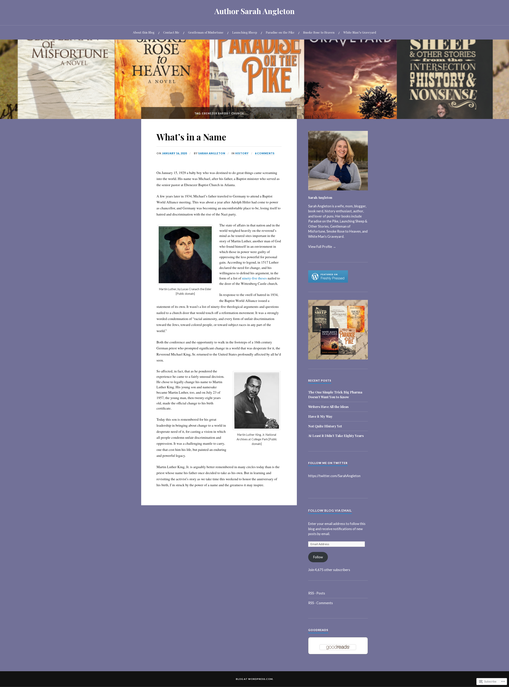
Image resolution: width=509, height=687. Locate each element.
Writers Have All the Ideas (328, 406)
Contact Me (171, 32)
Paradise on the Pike (280, 32)
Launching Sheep (244, 32)
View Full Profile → (322, 246)
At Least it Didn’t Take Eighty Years (336, 435)
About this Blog (143, 32)
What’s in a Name (191, 137)
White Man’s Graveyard (359, 32)
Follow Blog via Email (330, 510)
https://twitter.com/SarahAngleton (334, 476)
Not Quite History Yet (325, 426)
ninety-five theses (254, 278)
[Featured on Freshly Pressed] (328, 281)
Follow (318, 557)
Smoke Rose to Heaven (319, 32)
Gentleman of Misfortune (205, 32)
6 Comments (265, 153)
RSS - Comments (320, 603)
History (242, 153)
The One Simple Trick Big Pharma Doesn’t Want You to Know (335, 394)
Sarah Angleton (211, 153)
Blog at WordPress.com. (254, 678)
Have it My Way (320, 416)
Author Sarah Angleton (254, 11)
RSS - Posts (316, 593)
